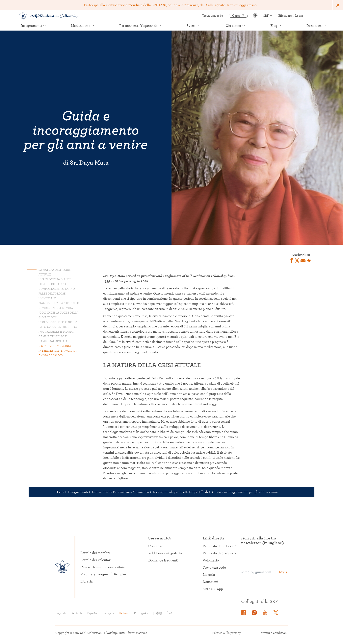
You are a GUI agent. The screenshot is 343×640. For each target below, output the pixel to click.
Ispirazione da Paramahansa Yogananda (120, 492)
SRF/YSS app (213, 589)
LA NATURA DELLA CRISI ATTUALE (55, 272)
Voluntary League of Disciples (103, 574)
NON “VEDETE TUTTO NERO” (58, 322)
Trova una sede (212, 15)
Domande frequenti (163, 560)
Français (108, 613)
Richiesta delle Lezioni (220, 546)
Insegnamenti (78, 492)
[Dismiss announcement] (338, 5)
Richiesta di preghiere (220, 553)
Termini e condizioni (273, 632)
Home (59, 492)
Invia (283, 572)
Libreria (86, 581)
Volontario (211, 560)
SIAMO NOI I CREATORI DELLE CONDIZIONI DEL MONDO (59, 305)
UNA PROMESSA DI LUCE (55, 279)
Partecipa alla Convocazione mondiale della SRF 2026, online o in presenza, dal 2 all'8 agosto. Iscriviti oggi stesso (170, 5)
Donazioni (210, 582)
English (60, 613)
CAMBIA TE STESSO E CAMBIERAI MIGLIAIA (53, 339)
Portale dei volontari (95, 560)
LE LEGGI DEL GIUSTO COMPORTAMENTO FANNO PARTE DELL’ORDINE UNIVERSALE (57, 291)
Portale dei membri (95, 553)
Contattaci (156, 546)
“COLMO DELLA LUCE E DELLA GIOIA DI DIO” (58, 315)
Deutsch (76, 613)
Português (141, 613)
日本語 (157, 613)
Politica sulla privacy (226, 632)
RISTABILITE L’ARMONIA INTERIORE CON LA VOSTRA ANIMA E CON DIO (57, 351)
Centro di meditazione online (102, 567)
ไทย (169, 613)
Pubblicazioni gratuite (165, 553)
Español (92, 613)
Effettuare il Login (290, 15)
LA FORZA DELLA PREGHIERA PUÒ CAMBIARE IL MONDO (58, 329)
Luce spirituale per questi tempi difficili (180, 492)
